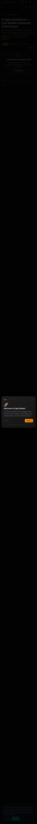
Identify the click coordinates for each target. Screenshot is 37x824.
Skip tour (6, 420)
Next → (29, 420)
